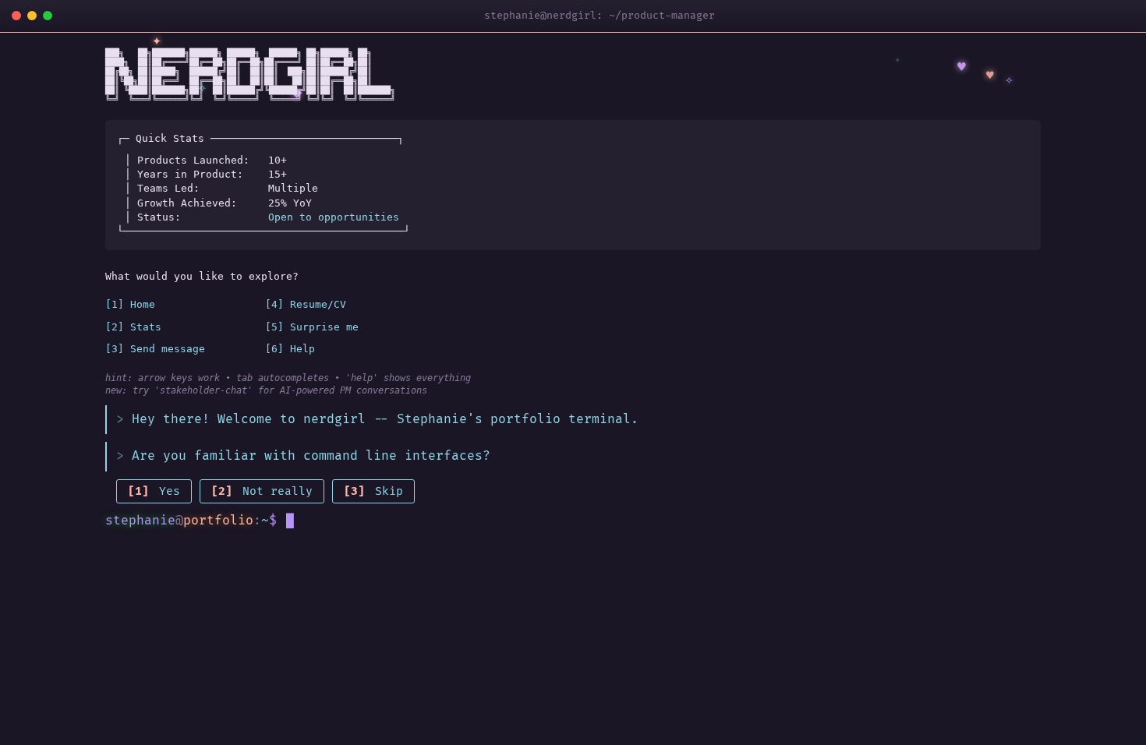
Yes (154, 491)
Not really (262, 491)
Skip (373, 491)
